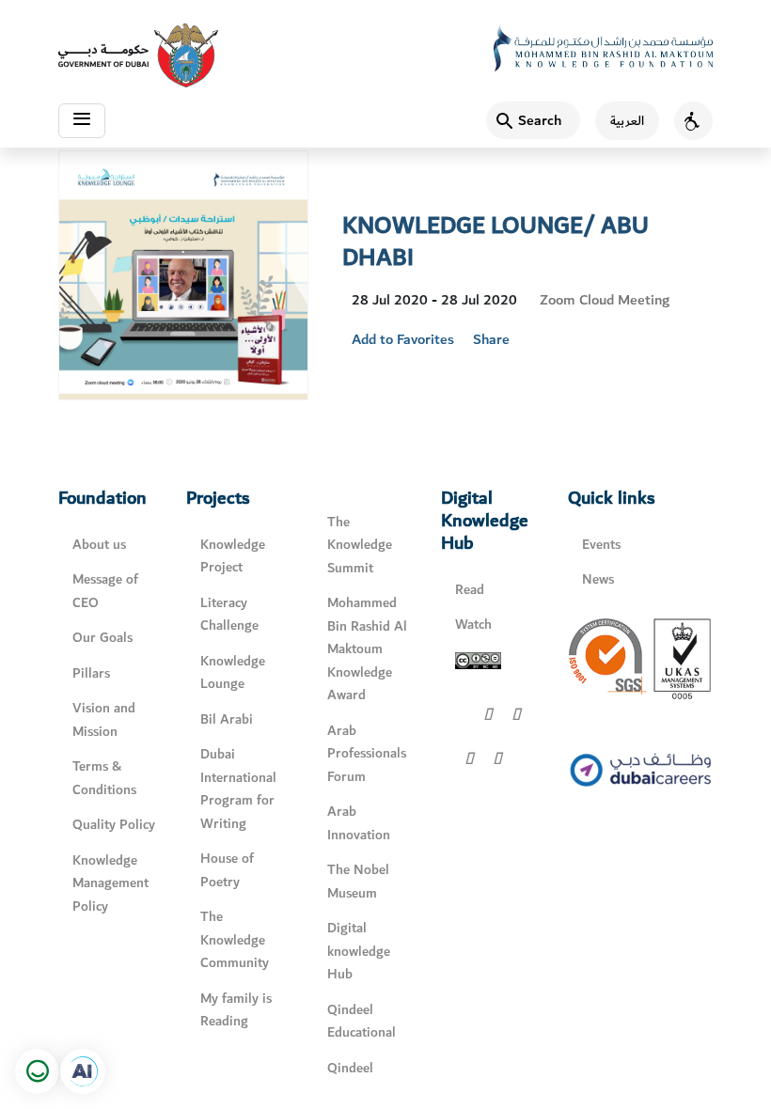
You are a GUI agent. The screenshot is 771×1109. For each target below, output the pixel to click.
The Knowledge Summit (359, 545)
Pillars (91, 673)
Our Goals (102, 637)
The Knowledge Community (234, 940)
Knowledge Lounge (232, 672)
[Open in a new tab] (82, 1071)
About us (99, 544)
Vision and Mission (103, 719)
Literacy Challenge (229, 614)
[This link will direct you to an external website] (138, 55)
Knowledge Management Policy (110, 883)
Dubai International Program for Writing (238, 789)
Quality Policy (113, 824)
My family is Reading (236, 1010)
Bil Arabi (226, 719)
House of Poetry (227, 870)
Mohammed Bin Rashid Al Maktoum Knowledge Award (367, 649)
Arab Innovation (358, 823)
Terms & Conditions (104, 778)
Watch (473, 624)
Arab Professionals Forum (366, 754)
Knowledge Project (232, 556)
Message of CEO (105, 591)
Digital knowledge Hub (358, 951)
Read (469, 589)
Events (601, 544)
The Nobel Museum (358, 881)
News (598, 579)
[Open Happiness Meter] (37, 1071)
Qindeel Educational (361, 1021)
